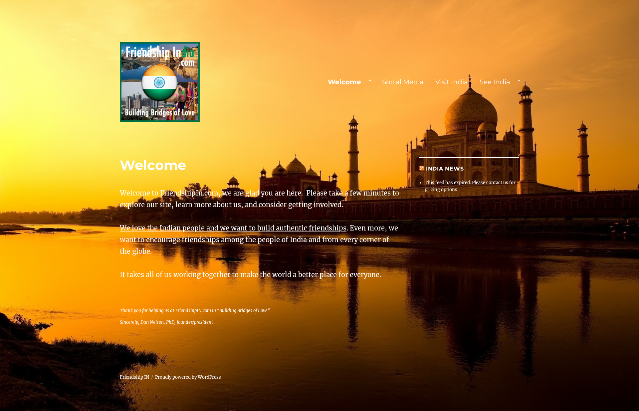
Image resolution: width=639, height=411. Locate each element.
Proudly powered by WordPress (188, 377)
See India (495, 82)
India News (445, 169)
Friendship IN (134, 377)
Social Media (403, 82)
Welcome (344, 82)
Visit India (451, 82)
